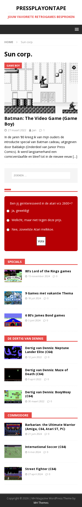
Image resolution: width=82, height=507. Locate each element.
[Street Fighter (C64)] (13, 473)
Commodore (18, 415)
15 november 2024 (39, 276)
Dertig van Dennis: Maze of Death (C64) (46, 372)
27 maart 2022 (17, 130)
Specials (15, 262)
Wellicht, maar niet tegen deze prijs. (37, 220)
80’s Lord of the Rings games (48, 271)
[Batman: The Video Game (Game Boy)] (41, 88)
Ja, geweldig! (20, 210)
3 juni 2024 (34, 320)
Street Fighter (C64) (40, 469)
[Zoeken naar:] (41, 175)
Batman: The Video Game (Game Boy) (40, 121)
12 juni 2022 (35, 357)
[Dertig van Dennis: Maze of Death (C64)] (13, 374)
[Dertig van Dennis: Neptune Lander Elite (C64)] (13, 352)
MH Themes (41, 503)
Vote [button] (41, 241)
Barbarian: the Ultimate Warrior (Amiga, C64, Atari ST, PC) (50, 427)
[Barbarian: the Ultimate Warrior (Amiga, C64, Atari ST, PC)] (13, 429)
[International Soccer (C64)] (13, 451)
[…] (75, 156)
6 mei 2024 (34, 452)
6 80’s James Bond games (45, 315)
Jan (34, 130)
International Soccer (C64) (45, 447)
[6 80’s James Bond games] (13, 320)
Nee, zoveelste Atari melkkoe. (33, 229)
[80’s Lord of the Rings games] (13, 275)
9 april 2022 (34, 379)
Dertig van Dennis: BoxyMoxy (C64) (48, 394)
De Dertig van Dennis (25, 338)
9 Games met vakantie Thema (49, 293)
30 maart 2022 (36, 401)
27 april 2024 (35, 474)
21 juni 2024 (35, 433)
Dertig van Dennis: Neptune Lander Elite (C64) (47, 350)
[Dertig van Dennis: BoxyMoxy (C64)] (13, 396)
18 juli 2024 (34, 298)
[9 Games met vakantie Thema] (13, 297)
